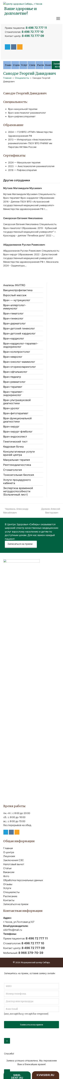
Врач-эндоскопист (15, 436)
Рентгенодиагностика (17, 464)
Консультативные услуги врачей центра (19, 453)
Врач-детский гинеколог (19, 328)
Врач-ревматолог (14, 381)
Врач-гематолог (13, 313)
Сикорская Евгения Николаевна (23, 218)
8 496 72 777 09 (33, 35)
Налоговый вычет (13, 864)
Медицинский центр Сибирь (35, 962)
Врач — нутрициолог (16, 300)
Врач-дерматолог (14, 323)
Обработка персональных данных (23, 880)
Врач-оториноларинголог (19, 366)
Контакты (8, 900)
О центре (8, 852)
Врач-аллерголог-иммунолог (14, 307)
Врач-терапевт (12, 386)
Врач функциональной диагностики (17, 420)
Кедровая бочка (13, 446)
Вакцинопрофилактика (17, 290)
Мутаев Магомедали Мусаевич (22, 188)
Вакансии (8, 872)
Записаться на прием (19, 543)
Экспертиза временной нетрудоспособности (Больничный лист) (18, 491)
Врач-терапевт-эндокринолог (13, 393)
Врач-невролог (12, 356)
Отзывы (7, 884)
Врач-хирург (11, 426)
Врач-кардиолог (13, 338)
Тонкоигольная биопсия (18, 474)
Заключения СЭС (13, 860)
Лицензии (9, 856)
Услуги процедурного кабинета (17, 481)
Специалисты (11, 892)
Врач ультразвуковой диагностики (17, 401)
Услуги (7, 888)
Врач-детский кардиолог (19, 333)
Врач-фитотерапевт (15, 413)
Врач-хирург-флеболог (17, 431)
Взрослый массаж (14, 295)
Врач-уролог (11, 408)
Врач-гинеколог (13, 318)
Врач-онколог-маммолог (19, 361)
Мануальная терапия (16, 459)
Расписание (10, 896)
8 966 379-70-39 (30, 952)
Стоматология (12, 469)
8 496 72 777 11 (36, 27)
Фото (6, 876)
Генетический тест (15, 441)
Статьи (7, 868)
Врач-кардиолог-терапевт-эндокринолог (20, 345)
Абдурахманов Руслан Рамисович (24, 244)
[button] (58, 18)
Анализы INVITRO (14, 285)
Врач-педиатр (12, 376)
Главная (8, 848)
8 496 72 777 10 (33, 31)
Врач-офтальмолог (15, 371)
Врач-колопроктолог (16, 351)
